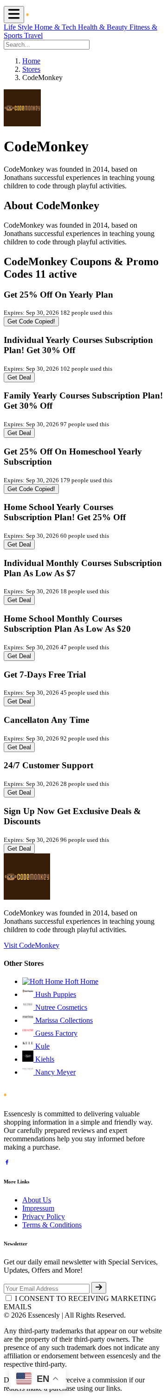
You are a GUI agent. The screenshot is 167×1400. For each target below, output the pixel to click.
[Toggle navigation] (14, 14)
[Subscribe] (98, 1288)
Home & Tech (56, 27)
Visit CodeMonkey (31, 945)
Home (31, 61)
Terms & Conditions (52, 1225)
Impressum (38, 1208)
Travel (33, 35)
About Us (36, 1200)
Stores (31, 69)
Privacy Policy (43, 1216)
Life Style (19, 27)
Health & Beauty (103, 27)
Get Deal (19, 377)
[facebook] (7, 1163)
